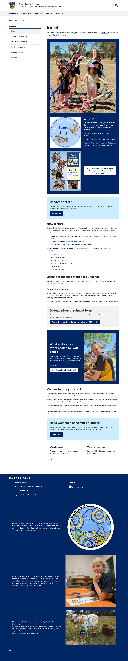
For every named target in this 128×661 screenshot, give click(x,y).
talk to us (104, 33)
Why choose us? (57, 447)
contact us (111, 281)
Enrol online (56, 213)
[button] (13, 13)
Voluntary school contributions (76, 301)
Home (11, 20)
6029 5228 (24, 490)
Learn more (56, 434)
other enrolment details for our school (69, 241)
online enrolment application (81, 244)
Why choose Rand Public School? (64, 370)
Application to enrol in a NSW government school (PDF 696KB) (75, 322)
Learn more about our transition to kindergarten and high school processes (100, 171)
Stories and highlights (18, 52)
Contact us (51, 412)
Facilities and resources (19, 36)
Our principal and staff (19, 42)
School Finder (75, 236)
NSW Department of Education (61, 248)
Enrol (13, 31)
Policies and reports (18, 47)
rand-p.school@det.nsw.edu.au (31, 486)
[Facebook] (70, 488)
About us (17, 20)
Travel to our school (96, 447)
